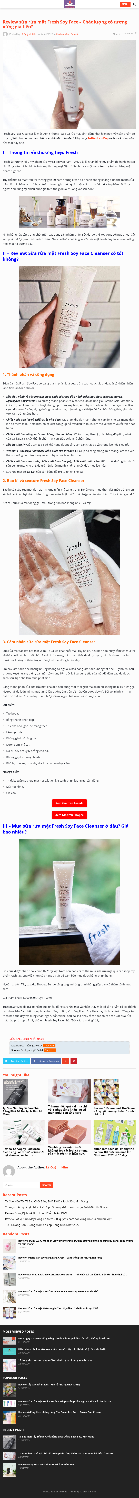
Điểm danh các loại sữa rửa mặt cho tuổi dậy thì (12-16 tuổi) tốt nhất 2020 (61, 1349)
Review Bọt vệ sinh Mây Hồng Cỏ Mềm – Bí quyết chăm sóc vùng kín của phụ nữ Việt (58, 1219)
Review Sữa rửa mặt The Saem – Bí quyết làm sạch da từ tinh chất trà (114, 1111)
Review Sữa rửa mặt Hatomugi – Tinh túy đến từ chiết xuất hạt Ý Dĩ (58, 1308)
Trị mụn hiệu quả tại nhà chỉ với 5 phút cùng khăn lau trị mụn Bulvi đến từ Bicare (67, 1110)
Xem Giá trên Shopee (69, 815)
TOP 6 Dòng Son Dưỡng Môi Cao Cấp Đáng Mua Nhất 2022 (42, 1225)
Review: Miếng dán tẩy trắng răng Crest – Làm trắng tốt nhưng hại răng (60, 1257)
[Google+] (65, 1061)
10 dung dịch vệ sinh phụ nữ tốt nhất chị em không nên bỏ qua (55, 1360)
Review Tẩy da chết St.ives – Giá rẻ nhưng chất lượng (49, 1384)
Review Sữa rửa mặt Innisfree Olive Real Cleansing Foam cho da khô (58, 1291)
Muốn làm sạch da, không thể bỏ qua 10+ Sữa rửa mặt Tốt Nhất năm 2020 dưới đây (114, 1152)
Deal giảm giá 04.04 (33, 1045)
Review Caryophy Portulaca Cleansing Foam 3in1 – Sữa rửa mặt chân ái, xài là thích (23, 1152)
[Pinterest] (74, 1061)
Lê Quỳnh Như (29, 34)
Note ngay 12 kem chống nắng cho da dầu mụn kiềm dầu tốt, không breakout (64, 1338)
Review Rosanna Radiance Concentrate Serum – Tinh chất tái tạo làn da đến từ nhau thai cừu (72, 1274)
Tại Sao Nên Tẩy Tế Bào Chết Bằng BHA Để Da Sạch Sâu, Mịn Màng (23, 1111)
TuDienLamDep (98, 138)
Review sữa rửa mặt (67, 34)
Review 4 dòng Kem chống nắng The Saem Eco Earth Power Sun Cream (59, 1412)
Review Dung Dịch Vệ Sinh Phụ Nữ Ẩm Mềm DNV (36, 1213)
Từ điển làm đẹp (59, 1491)
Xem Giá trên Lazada (69, 803)
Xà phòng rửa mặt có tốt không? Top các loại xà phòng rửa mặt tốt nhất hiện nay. (67, 1150)
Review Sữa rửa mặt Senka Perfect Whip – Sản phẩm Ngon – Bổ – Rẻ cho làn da (64, 1401)
